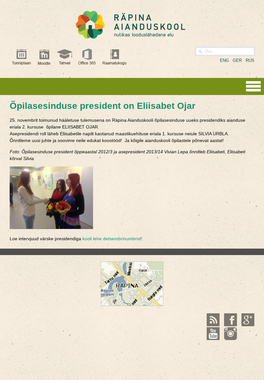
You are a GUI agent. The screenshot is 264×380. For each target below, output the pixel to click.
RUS (250, 60)
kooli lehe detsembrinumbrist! (112, 238)
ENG (224, 60)
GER (237, 60)
